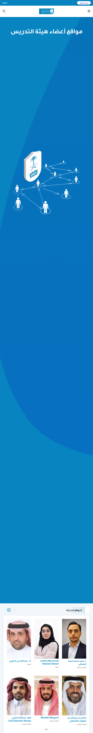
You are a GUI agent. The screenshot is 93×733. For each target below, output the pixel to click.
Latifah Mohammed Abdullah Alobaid (49, 662)
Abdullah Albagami (50, 717)
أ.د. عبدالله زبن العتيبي (20, 660)
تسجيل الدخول (84, 3)
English (4, 3)
